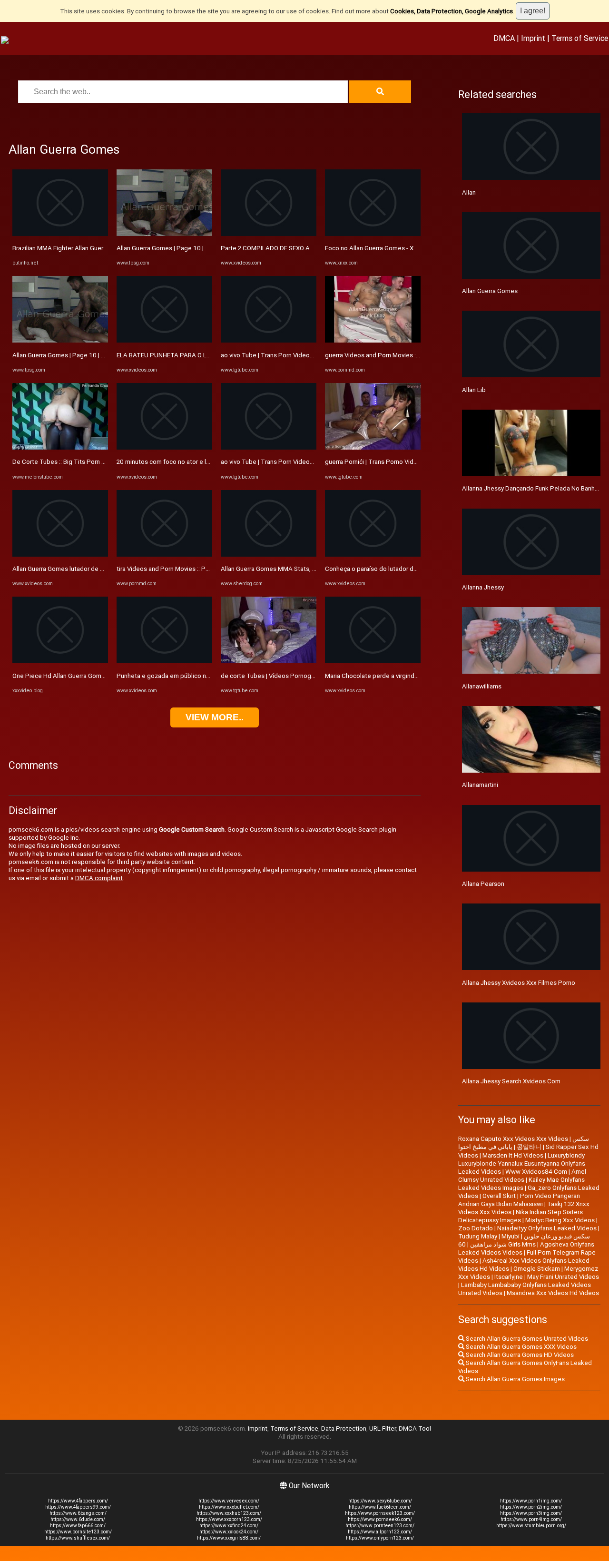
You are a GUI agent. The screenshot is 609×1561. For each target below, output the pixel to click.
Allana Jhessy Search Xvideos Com (511, 1081)
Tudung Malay (477, 1236)
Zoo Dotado (475, 1228)
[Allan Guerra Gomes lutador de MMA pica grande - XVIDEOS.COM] (60, 554)
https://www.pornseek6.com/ (380, 1519)
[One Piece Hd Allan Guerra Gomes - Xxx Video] (60, 661)
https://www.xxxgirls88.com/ (229, 1538)
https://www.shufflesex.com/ (78, 1538)
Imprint (533, 38)
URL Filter (382, 1428)
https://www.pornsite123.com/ (78, 1532)
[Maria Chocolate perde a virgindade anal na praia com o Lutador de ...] (373, 661)
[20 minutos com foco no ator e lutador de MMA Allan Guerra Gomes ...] (164, 447)
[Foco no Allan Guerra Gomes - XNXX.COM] (373, 234)
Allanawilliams (481, 686)
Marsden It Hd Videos (512, 1155)
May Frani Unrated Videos (563, 1277)
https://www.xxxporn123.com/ (229, 1519)
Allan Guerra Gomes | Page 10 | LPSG (64, 355)
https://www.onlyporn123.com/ (380, 1538)
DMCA (504, 38)
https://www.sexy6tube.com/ (380, 1501)
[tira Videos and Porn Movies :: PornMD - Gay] (164, 554)
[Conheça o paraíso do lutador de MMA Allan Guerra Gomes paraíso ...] (373, 554)
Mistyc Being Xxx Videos (560, 1220)
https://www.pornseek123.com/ (380, 1513)
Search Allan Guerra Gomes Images (514, 1379)
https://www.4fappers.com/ (78, 1501)
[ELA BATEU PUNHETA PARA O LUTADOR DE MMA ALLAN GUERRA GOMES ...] (164, 340)
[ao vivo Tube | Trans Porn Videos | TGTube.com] (268, 340)
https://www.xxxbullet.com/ (229, 1507)
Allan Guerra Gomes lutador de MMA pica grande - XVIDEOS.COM (103, 569)
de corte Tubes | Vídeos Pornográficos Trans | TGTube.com (305, 676)
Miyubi (510, 1236)
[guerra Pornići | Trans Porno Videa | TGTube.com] (373, 447)
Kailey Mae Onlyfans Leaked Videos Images (521, 1184)
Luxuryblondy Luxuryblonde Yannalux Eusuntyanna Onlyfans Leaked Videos (521, 1163)
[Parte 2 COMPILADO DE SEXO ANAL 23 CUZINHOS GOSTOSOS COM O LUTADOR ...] (268, 234)
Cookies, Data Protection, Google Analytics (451, 11)
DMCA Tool (415, 1428)
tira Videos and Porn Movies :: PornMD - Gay (178, 569)
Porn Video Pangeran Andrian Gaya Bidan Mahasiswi (519, 1200)
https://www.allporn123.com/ (380, 1532)
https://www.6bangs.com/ (78, 1513)
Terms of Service (579, 38)
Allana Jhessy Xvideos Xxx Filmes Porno (518, 983)
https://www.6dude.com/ (77, 1519)
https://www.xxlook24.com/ (228, 1532)
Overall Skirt (499, 1196)
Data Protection (343, 1428)
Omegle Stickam (536, 1269)
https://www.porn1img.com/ (531, 1501)
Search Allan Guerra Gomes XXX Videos (520, 1347)
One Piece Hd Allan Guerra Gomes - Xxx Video (77, 676)
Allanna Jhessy (483, 587)
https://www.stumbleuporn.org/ (531, 1525)
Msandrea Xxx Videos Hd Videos (553, 1293)
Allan (469, 192)
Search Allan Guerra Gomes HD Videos (519, 1355)
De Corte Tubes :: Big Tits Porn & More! (67, 462)
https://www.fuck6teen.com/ (380, 1507)
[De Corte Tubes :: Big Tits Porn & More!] (60, 447)
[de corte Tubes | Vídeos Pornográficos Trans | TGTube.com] (268, 661)
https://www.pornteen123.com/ (379, 1525)
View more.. (215, 717)
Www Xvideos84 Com (536, 1172)
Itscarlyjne (508, 1277)
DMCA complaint (99, 878)
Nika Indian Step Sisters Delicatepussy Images (520, 1216)
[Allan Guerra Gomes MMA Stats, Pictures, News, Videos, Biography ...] (268, 554)
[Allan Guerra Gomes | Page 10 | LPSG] (60, 340)
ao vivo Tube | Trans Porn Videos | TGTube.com (287, 355)
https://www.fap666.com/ (78, 1525)
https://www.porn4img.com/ (531, 1519)
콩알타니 (529, 1147)
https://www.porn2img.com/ (531, 1507)
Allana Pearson (483, 884)
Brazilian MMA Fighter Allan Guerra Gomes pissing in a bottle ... (100, 248)
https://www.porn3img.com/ (531, 1513)
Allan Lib (474, 390)
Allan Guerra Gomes (490, 291)
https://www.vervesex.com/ (228, 1501)
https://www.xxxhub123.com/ (228, 1513)
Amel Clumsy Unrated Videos (522, 1176)
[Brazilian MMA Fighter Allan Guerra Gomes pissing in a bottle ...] (60, 234)
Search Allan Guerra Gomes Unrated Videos (526, 1339)
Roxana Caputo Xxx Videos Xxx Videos (513, 1139)
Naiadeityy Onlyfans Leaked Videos (547, 1228)
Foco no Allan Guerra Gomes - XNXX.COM (383, 248)
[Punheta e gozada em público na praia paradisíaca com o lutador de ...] (164, 661)
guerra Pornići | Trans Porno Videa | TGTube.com (393, 462)
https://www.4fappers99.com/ (78, 1507)
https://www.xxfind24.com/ (228, 1525)
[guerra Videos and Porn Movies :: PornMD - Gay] (373, 340)
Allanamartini (480, 785)
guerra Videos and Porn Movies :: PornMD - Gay (391, 355)
